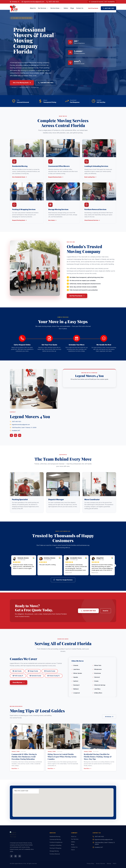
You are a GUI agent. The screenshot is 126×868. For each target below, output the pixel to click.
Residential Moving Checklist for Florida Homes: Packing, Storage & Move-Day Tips (98, 756)
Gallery (66, 8)
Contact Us (79, 8)
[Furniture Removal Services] (86, 205)
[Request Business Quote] (62, 177)
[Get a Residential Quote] (26, 177)
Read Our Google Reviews (64, 580)
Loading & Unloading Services (96, 166)
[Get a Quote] (55, 220)
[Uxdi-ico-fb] (11, 435)
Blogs (72, 8)
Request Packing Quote (18, 220)
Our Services (42, 8)
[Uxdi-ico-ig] (15, 435)
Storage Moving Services (58, 209)
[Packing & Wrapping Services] (14, 205)
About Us (33, 8)
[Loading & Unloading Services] (86, 161)
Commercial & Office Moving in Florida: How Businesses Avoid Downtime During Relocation (24, 756)
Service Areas (54, 8)
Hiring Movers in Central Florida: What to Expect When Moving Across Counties (62, 756)
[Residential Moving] (14, 161)
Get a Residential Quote (18, 177)
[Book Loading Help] (95, 177)
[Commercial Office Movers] (50, 161)
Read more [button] (42, 572)
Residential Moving (19, 166)
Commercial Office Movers (59, 166)
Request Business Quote (55, 177)
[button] (114, 565)
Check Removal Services (91, 220)
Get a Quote (51, 220)
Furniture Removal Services (95, 209)
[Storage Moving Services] (50, 205)
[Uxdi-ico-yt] (19, 435)
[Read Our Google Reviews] (54, 579)
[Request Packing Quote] (26, 220)
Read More (14, 768)
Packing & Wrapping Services (23, 209)
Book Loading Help (89, 177)
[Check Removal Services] (99, 220)
